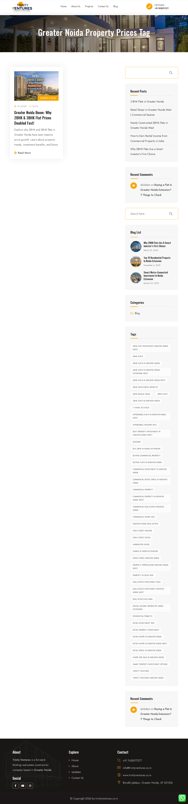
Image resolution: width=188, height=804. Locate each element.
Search (170, 73)
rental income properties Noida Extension (148, 608)
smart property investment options (150, 664)
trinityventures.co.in (106, 798)
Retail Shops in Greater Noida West (150, 643)
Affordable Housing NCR (144, 425)
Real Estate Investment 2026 (147, 582)
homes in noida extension (145, 551)
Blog (35, 106)
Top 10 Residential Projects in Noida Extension (157, 259)
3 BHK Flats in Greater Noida (147, 102)
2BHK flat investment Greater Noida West (150, 348)
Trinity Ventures (141, 671)
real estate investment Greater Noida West (148, 591)
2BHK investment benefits (145, 387)
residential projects (142, 616)
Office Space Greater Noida (146, 558)
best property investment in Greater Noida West (146, 433)
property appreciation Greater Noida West (150, 567)
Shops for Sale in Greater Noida (148, 657)
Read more (24, 153)
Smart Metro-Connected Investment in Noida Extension (156, 276)
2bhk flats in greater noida (146, 363)
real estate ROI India (142, 599)
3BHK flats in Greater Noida (146, 401)
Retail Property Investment (146, 630)
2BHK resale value (141, 394)
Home (75, 760)
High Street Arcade (142, 530)
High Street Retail (142, 537)
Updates (76, 772)
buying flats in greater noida (147, 462)
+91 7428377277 (162, 8)
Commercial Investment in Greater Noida (150, 471)
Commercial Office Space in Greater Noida (150, 481)
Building (137, 442)
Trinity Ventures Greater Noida (148, 678)
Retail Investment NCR (143, 623)
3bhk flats (162, 394)
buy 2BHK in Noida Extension (146, 448)
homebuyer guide (141, 544)
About (75, 766)
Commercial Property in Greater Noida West (148, 498)
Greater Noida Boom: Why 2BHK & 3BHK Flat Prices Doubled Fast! (32, 118)
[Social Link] (15, 786)
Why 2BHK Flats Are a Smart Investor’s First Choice (157, 244)
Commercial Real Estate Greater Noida (148, 509)
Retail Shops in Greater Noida (147, 636)
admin (23, 106)
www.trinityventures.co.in (137, 775)
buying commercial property (146, 455)
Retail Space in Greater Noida (147, 650)
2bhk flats (138, 356)
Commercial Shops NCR (144, 517)
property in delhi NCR (143, 575)
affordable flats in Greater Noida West (149, 416)
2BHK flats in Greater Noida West (149, 380)
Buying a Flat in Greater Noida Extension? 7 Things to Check (156, 190)
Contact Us (78, 778)
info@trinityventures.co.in (137, 768)
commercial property (143, 489)
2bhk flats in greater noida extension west (146, 372)
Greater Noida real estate (145, 524)
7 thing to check (141, 407)
